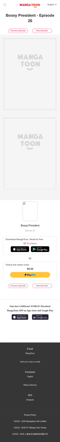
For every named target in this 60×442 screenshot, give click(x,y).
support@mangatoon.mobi (30, 357)
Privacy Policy (30, 415)
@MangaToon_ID (30, 388)
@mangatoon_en (30, 403)
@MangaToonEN (30, 380)
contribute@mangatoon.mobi (30, 365)
